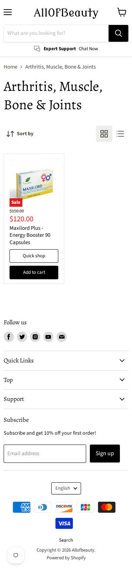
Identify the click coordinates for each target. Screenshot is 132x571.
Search (66, 540)
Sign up (105, 453)
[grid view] (104, 134)
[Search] (118, 33)
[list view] (120, 134)
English (62, 488)
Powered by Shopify (66, 558)
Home (10, 67)
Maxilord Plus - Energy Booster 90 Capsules (30, 235)
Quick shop (34, 256)
